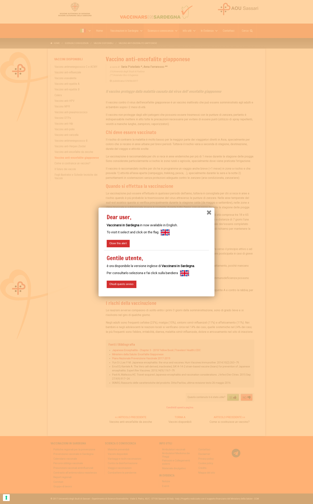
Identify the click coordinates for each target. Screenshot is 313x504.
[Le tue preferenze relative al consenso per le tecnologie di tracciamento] (6, 497)
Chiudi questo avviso (121, 284)
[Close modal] (209, 212)
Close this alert (118, 243)
